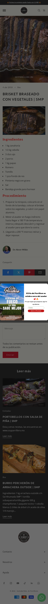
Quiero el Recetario (36, 311)
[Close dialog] (1, 285)
